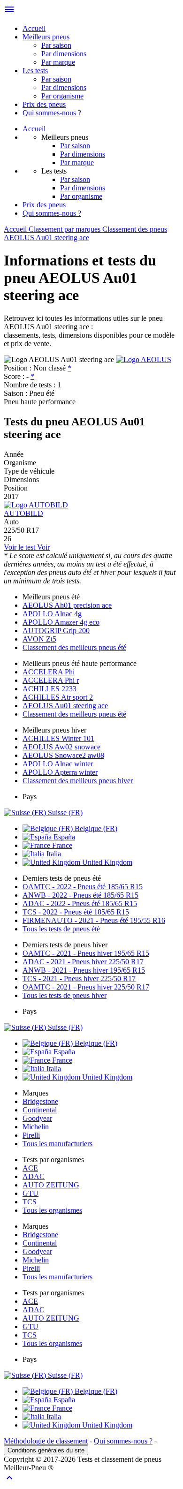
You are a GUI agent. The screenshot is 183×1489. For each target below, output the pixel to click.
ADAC (34, 1176)
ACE (30, 1168)
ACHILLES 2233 (49, 689)
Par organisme (62, 96)
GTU (30, 1193)
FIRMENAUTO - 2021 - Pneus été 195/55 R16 (94, 920)
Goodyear (37, 1118)
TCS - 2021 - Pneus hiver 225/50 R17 (79, 979)
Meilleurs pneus (46, 37)
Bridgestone (40, 1101)
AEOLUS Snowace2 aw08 (63, 755)
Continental (40, 1110)
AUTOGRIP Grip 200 (56, 631)
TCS (30, 1202)
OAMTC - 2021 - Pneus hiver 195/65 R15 (86, 953)
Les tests (35, 71)
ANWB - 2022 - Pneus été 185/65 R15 (80, 895)
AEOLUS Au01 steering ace (65, 706)
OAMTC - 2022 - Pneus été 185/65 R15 (83, 887)
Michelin (36, 1127)
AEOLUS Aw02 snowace (61, 747)
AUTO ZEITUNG (51, 1185)
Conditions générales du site (46, 1450)
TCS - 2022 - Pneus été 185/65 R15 (76, 912)
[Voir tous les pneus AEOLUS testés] (143, 359)
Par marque (58, 62)
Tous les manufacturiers (57, 1144)
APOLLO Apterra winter (60, 772)
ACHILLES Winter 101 (58, 738)
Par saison (56, 45)
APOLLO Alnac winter (58, 764)
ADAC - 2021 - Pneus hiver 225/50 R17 (83, 962)
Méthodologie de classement (46, 1441)
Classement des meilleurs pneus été (74, 647)
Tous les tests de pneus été (61, 929)
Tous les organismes (52, 1210)
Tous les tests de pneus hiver (65, 995)
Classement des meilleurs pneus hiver (78, 781)
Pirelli (31, 1135)
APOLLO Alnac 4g (52, 614)
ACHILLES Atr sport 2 (58, 697)
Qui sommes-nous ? (52, 113)
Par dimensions (63, 54)
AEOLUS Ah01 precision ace (67, 605)
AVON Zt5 (39, 639)
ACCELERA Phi (49, 672)
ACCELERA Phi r (51, 680)
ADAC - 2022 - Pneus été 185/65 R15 (80, 903)
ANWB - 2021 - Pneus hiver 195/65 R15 (84, 970)
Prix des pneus (44, 104)
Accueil (34, 28)
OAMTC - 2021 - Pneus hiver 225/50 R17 (86, 987)
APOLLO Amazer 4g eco (61, 622)
